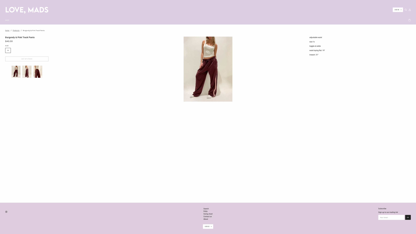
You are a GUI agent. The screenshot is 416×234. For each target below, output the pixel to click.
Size (7, 45)
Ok (408, 217)
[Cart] (410, 20)
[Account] (410, 10)
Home (7, 30)
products (16, 30)
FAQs (205, 211)
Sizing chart (208, 214)
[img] (406, 10)
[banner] (27, 10)
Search (206, 209)
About (205, 219)
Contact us (207, 216)
